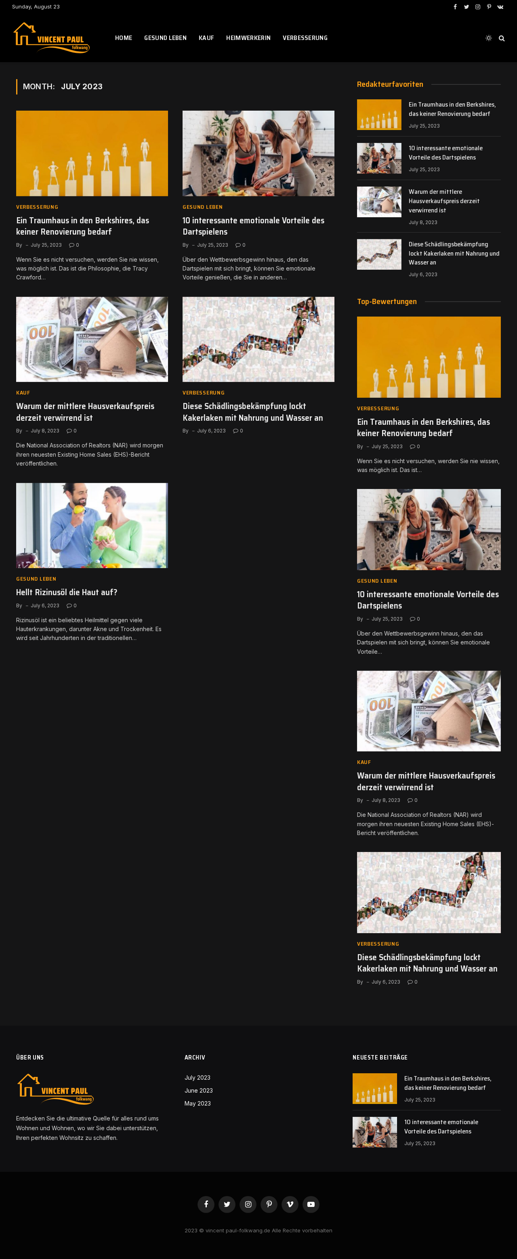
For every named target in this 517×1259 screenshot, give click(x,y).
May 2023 (198, 1103)
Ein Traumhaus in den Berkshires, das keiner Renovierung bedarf (82, 226)
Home (123, 38)
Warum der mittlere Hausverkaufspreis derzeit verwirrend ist (85, 412)
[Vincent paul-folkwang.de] (53, 38)
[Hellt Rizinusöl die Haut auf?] (92, 526)
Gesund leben (165, 38)
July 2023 (197, 1077)
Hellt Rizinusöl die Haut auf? (67, 592)
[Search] (501, 38)
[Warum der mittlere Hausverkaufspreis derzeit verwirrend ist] (92, 339)
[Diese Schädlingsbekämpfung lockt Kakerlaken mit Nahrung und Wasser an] (258, 339)
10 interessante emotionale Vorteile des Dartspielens (253, 226)
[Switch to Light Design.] (489, 38)
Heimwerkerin (248, 38)
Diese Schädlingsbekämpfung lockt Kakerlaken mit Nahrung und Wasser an (253, 412)
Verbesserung (305, 38)
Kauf (206, 38)
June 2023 (199, 1090)
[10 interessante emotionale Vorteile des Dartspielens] (258, 153)
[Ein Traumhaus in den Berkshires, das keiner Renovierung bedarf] (92, 153)
